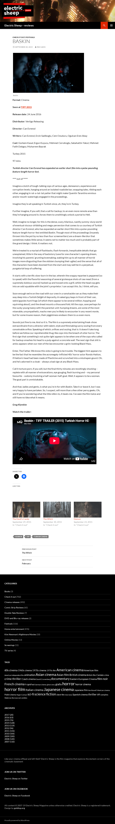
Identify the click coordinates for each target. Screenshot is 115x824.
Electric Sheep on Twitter (16, 778)
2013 (9, 725)
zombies (24, 698)
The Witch (48, 519)
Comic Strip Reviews (14, 607)
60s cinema (11, 670)
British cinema (77, 674)
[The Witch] (57, 509)
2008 (9, 739)
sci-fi (31, 694)
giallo (58, 684)
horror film (14, 689)
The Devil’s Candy (21, 519)
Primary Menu (111, 25)
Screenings (9, 645)
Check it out (19, 37)
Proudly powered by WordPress (16, 820)
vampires (104, 694)
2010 (9, 733)
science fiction (45, 694)
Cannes (100, 675)
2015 (8, 720)
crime (106, 675)
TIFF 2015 (26, 107)
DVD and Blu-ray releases (16, 618)
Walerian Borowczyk (12, 698)
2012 (8, 728)
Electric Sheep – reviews (19, 25)
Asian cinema (46, 674)
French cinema (14, 684)
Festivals (30, 37)
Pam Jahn (41, 47)
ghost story (51, 685)
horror (18, 537)
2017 (8, 714)
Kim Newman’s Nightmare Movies (20, 634)
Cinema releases (12, 602)
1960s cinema (25, 670)
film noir (102, 678)
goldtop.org (19, 808)
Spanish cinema (80, 694)
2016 (8, 717)
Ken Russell (92, 690)
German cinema (40, 685)
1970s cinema (39, 670)
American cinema (70, 670)
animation (29, 674)
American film (91, 670)
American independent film (14, 675)
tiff (28, 537)
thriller (92, 694)
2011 (9, 731)
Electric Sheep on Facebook (17, 795)
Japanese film (81, 690)
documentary (60, 678)
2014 (9, 723)
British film (91, 675)
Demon (77, 519)
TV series (8, 650)
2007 (9, 741)
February (27, 562)
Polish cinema (10, 694)
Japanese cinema (59, 689)
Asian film (63, 674)
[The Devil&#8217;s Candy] (26, 509)
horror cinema (83, 684)
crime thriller (12, 678)
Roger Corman (22, 695)
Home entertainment (14, 629)
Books (7, 591)
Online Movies (11, 639)
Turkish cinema (40, 537)
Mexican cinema (103, 690)
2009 (9, 736)
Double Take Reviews (14, 613)
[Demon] (88, 509)
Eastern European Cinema (83, 679)
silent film (60, 694)
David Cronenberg (43, 679)
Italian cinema (34, 690)
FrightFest (30, 684)
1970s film (51, 670)
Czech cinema (29, 679)
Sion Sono (68, 695)
